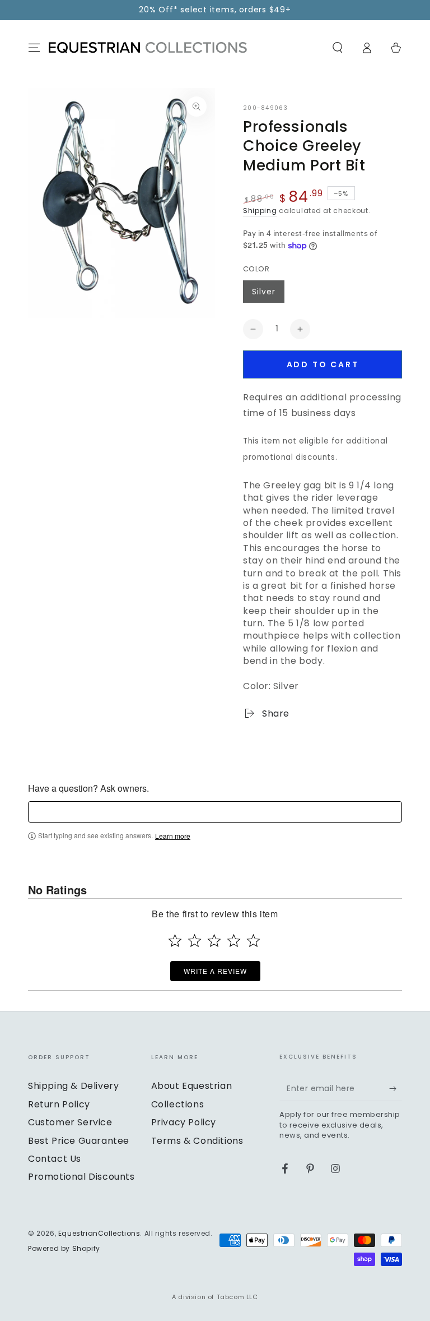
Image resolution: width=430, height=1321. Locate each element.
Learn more (172, 836)
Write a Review (215, 971)
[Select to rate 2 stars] (194, 940)
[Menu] (34, 47)
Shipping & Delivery (73, 1085)
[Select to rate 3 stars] (214, 940)
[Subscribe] (395, 1088)
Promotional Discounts (81, 1176)
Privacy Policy (183, 1122)
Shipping (260, 210)
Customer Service (70, 1122)
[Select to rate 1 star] (175, 940)
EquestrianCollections (99, 1233)
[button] (337, 47)
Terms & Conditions (197, 1140)
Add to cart (323, 364)
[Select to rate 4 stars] (233, 940)
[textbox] (215, 812)
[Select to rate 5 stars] (253, 940)
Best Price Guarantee (78, 1140)
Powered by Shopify (64, 1248)
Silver (263, 291)
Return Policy (59, 1104)
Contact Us (54, 1158)
